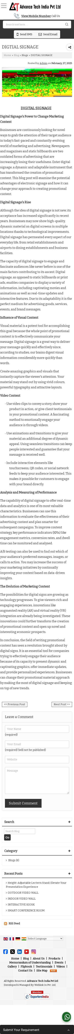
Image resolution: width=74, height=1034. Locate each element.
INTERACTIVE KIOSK (21, 904)
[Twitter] (12, 951)
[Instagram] (33, 951)
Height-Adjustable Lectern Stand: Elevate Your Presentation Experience (36, 885)
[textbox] (37, 24)
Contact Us (25, 970)
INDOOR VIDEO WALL (22, 898)
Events (59, 962)
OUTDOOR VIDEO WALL (23, 892)
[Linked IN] (19, 951)
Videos (60, 966)
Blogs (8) (13, 860)
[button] (36, 16)
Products (54, 958)
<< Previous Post (14, 704)
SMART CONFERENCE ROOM (26, 910)
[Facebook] (5, 951)
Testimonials (44, 966)
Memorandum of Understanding (30, 962)
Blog (16, 55)
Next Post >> (62, 704)
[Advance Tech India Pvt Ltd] (35, 7)
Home (7, 55)
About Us (39, 958)
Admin (43, 63)
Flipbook (26, 966)
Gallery (12, 966)
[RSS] (53, 970)
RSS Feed (14, 923)
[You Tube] (26, 951)
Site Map (41, 970)
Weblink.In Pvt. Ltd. (45, 984)
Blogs (25, 55)
